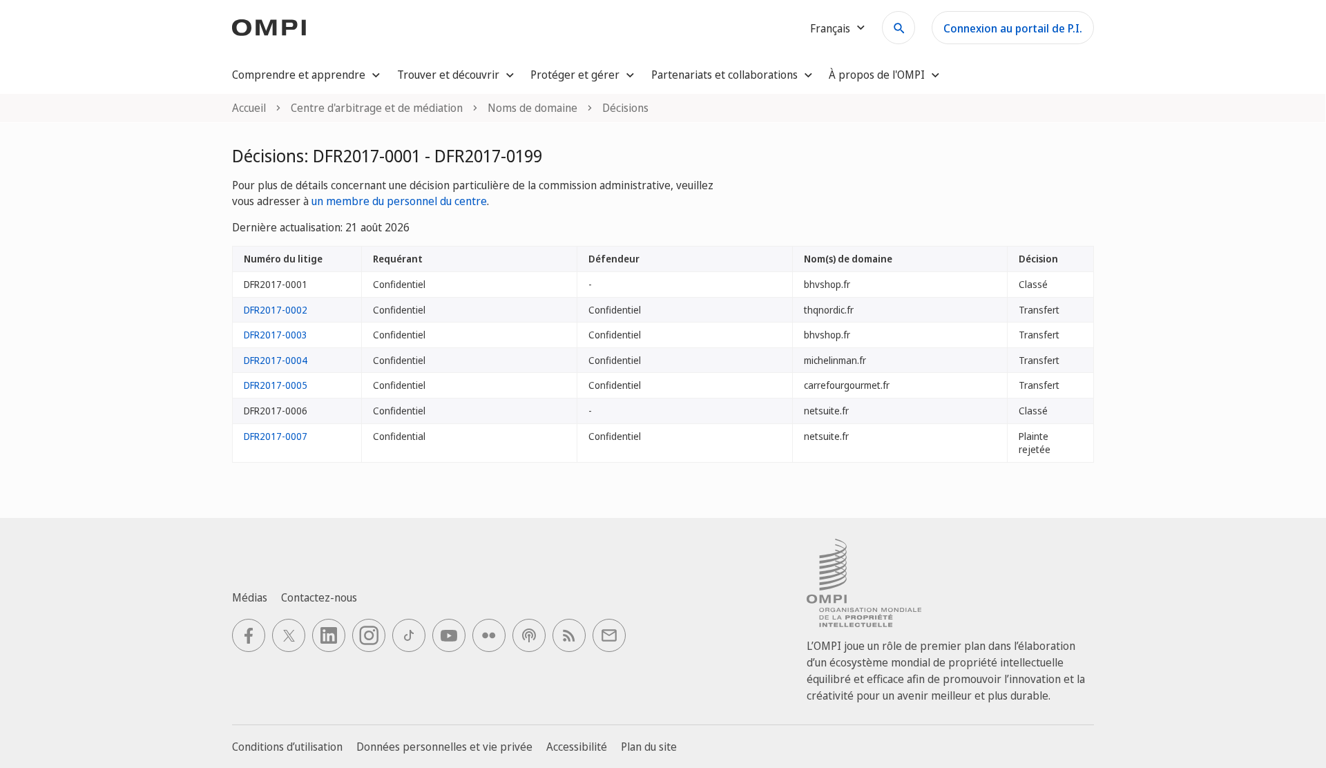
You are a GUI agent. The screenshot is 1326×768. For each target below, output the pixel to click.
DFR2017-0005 (275, 385)
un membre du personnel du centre (399, 201)
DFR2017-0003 (275, 334)
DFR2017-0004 (275, 360)
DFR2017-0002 (275, 309)
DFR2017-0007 (275, 436)
